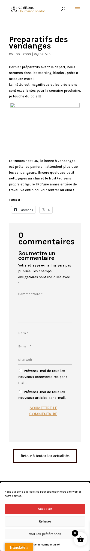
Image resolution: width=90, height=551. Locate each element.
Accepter (45, 509)
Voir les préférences (45, 534)
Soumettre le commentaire (43, 411)
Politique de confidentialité (43, 544)
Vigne (38, 54)
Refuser (45, 521)
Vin (48, 54)
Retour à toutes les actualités (45, 456)
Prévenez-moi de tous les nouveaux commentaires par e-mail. (43, 377)
